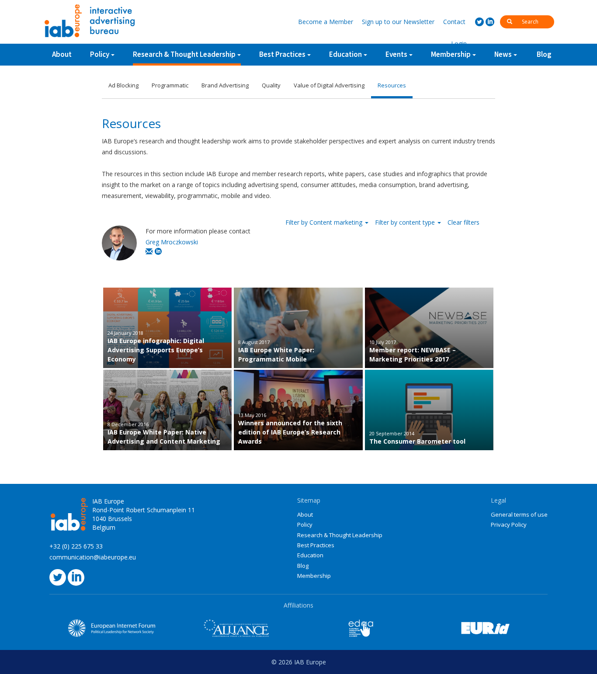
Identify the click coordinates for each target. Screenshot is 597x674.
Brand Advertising (225, 85)
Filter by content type (406, 222)
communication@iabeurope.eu (92, 557)
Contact (454, 21)
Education (310, 555)
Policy (99, 54)
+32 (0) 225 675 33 (76, 546)
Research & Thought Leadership (184, 54)
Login (459, 43)
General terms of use (519, 514)
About (62, 54)
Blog (544, 54)
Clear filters (463, 222)
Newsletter (398, 21)
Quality (271, 85)
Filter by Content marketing (324, 222)
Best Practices (315, 545)
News (503, 54)
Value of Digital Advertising (329, 85)
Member (325, 21)
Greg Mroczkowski (172, 242)
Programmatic (170, 85)
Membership (314, 576)
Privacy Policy (509, 524)
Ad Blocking (123, 85)
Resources (392, 85)
